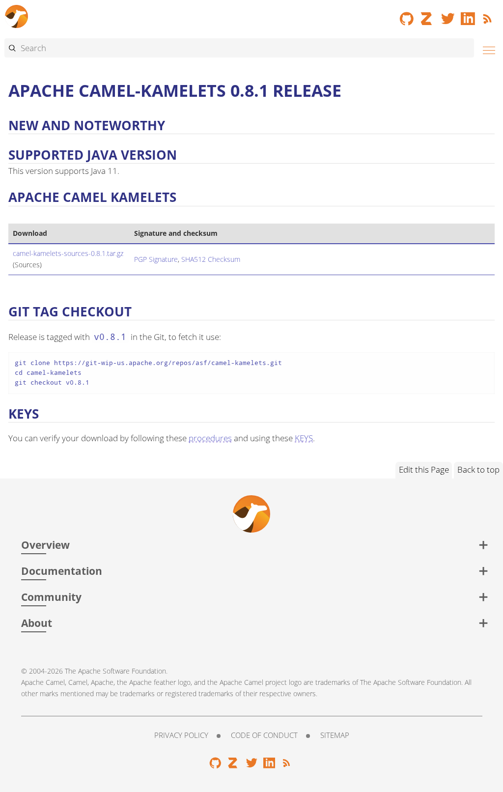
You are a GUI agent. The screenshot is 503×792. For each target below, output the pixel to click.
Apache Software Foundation (122, 671)
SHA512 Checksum (210, 259)
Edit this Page (424, 469)
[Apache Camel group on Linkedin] (468, 15)
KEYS (304, 438)
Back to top (478, 469)
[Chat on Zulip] (427, 15)
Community (51, 597)
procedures (210, 438)
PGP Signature (156, 259)
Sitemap (334, 735)
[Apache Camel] (16, 15)
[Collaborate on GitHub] (406, 15)
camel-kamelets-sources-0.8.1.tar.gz (68, 253)
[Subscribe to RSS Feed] (488, 15)
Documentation (61, 571)
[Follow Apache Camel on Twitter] (448, 15)
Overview (45, 544)
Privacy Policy (181, 735)
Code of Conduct (264, 735)
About (36, 623)
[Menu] (486, 48)
